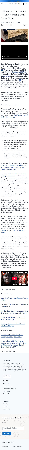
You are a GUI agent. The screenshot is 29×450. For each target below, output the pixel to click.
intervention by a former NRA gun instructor (13, 175)
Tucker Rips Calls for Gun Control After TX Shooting (13, 318)
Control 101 (5, 230)
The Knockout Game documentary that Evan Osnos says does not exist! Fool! (14, 312)
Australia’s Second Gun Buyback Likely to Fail (14, 299)
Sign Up (6, 433)
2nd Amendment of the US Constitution (14, 116)
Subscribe (19, 1)
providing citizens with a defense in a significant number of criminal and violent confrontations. (13, 167)
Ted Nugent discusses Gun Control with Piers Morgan (13, 325)
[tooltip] (24, 25)
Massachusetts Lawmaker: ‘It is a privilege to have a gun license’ (12, 336)
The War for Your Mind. (13, 231)
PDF (3, 70)
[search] (5, 4)
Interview (6, 76)
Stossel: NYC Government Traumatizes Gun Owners (14, 305)
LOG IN (26, 3)
